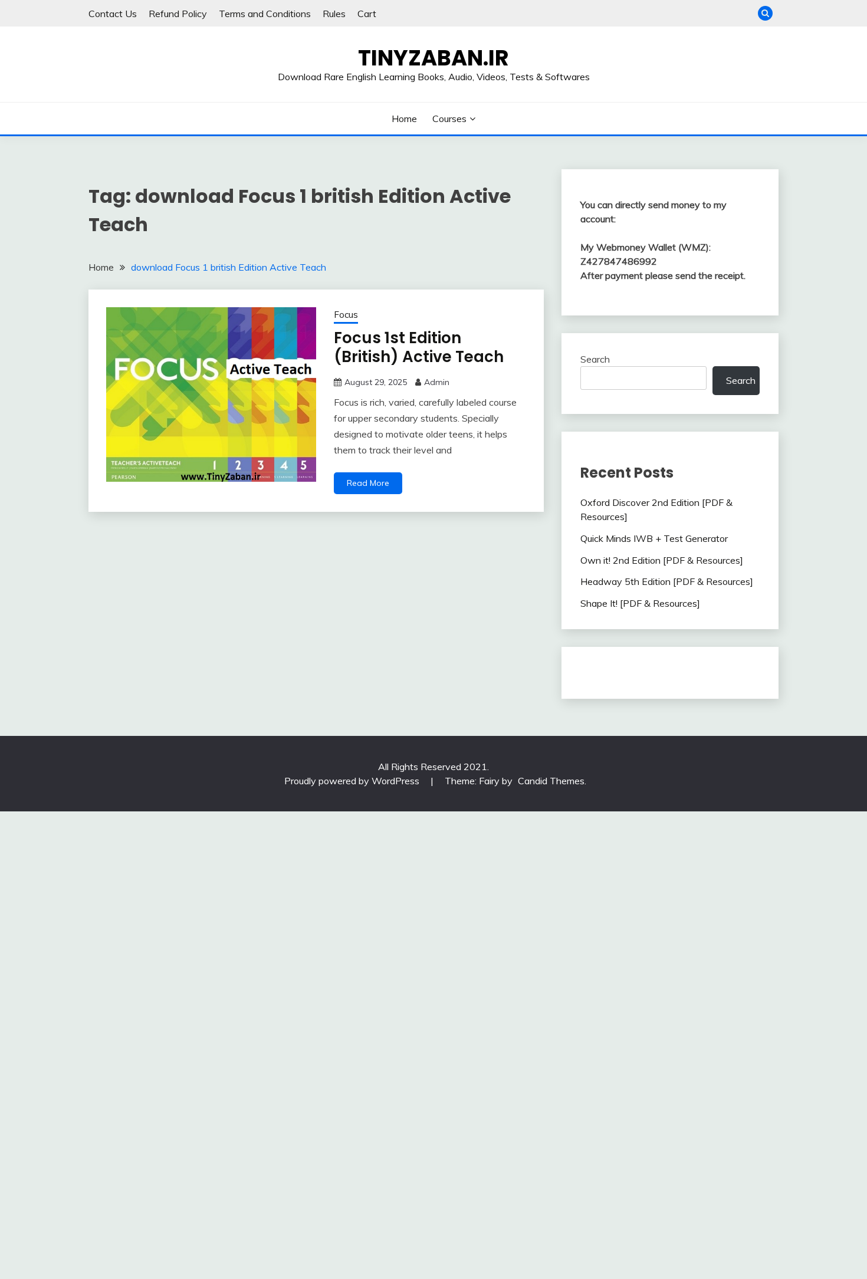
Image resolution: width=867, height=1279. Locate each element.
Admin (436, 382)
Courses (449, 118)
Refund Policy (178, 13)
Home (404, 118)
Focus (346, 314)
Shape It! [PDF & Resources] (640, 603)
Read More (368, 483)
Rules (334, 13)
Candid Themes (551, 781)
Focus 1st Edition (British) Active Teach (419, 347)
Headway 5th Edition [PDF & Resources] (666, 581)
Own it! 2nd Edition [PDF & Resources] (661, 560)
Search (595, 359)
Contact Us (112, 13)
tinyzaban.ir (433, 57)
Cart (366, 13)
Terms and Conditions (265, 13)
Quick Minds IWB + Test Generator (654, 538)
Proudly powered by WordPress (353, 781)
